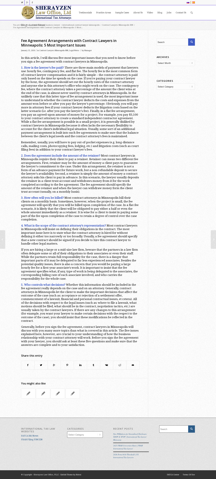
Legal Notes (74, 50)
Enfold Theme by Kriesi (70, 475)
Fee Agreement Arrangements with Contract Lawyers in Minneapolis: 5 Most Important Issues (69, 43)
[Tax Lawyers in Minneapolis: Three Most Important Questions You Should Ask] (2, 239)
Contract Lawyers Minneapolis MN (117, 25)
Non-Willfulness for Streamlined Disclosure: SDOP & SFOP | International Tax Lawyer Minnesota (130, 437)
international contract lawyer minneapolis (81, 25)
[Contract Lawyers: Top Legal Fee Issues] (58, 393)
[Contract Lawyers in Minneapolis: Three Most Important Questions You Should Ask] (28, 393)
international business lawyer (47, 25)
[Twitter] (22, 2)
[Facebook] (32, 2)
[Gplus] (27, 2)
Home (28, 25)
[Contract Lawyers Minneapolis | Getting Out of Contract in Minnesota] (72, 393)
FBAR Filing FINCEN (32, 439)
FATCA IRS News (29, 436)
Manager (88, 50)
